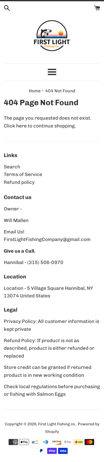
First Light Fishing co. (57, 424)
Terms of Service (23, 174)
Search (12, 167)
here (21, 126)
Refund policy (19, 182)
